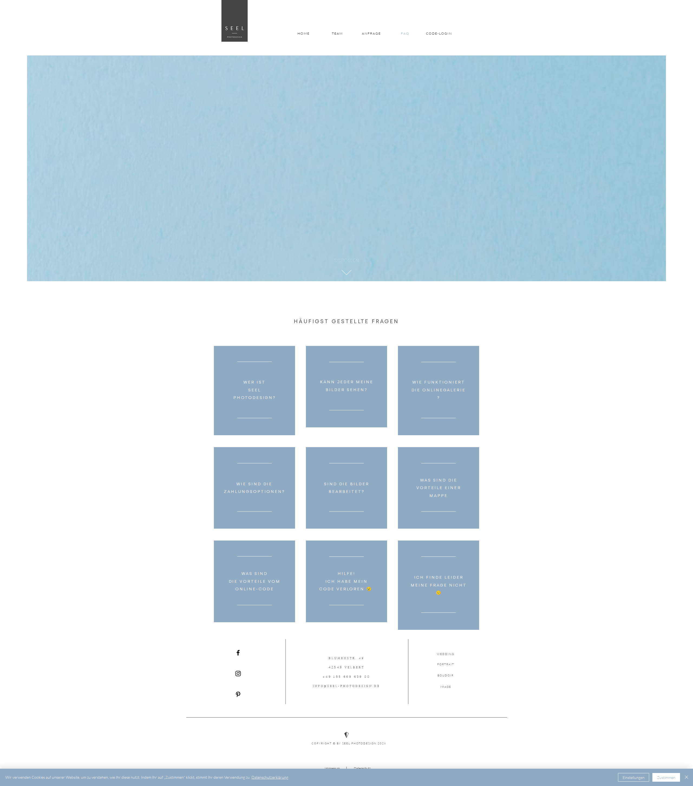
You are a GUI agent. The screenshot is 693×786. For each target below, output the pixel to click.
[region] (254, 390)
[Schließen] (686, 777)
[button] (346, 260)
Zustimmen (666, 777)
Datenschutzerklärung (269, 777)
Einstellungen (634, 777)
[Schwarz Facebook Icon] (238, 652)
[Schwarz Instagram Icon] (238, 673)
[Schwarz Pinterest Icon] (238, 694)
